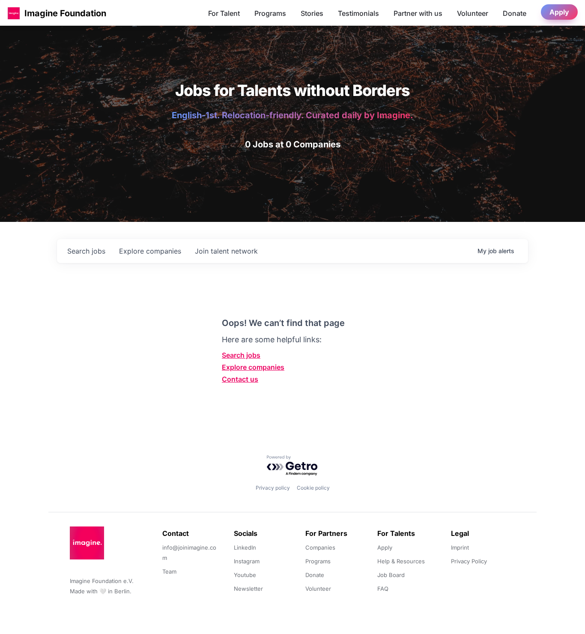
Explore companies (253, 367)
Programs (270, 13)
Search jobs (241, 355)
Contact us (240, 379)
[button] (13, 13)
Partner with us (418, 13)
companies (150, 251)
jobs (86, 251)
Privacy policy (273, 487)
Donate (514, 13)
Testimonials (358, 13)
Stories (312, 13)
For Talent (224, 13)
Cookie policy (313, 487)
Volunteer (472, 13)
